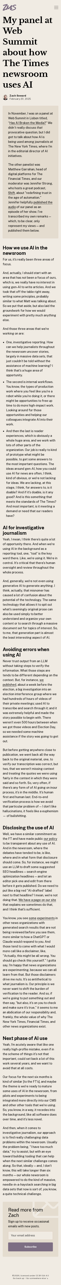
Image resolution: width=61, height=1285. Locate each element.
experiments (46, 918)
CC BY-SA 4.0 (42, 1275)
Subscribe (30, 1246)
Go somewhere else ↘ (37, 1278)
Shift (11, 193)
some (32, 918)
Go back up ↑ (19, 1278)
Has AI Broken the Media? (27, 123)
